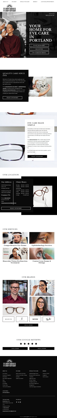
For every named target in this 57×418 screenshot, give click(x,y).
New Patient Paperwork (7, 378)
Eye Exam (14, 1)
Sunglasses (45, 375)
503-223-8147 (50, 15)
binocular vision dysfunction (9, 90)
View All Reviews (42, 348)
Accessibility (5, 383)
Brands (35, 1)
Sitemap (4, 381)
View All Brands (28, 325)
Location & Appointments (47, 1)
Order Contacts (45, 376)
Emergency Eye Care (33, 381)
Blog (3, 380)
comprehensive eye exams (11, 86)
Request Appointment (39, 45)
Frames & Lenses (46, 373)
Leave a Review (15, 348)
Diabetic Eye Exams (19, 378)
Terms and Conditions (7, 386)
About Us (5, 1)
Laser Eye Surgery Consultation (35, 386)
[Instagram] (20, 402)
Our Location (39, 49)
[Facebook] (16, 402)
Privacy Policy (5, 385)
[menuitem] (6, 1)
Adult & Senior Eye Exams (21, 373)
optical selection (33, 139)
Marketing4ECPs (26, 416)
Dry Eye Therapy (32, 380)
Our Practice (5, 373)
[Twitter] (18, 402)
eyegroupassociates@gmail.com (8, 203)
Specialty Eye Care (24, 1)
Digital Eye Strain (32, 378)
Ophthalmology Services (39, 52)
